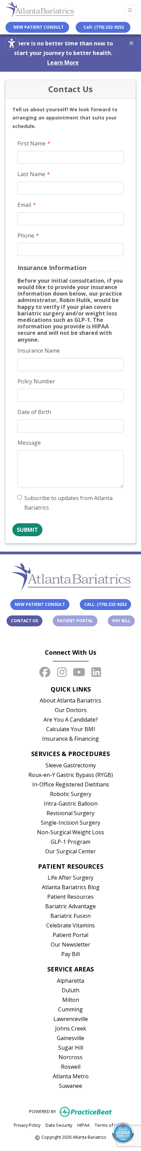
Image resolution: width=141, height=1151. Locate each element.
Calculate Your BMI (70, 729)
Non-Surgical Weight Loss (70, 832)
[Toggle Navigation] (130, 10)
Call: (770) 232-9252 (104, 27)
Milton (70, 1000)
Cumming (70, 1009)
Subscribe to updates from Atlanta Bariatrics (68, 502)
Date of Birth (34, 412)
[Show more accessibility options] (12, 43)
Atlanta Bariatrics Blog (71, 887)
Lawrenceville (70, 1019)
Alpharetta (70, 980)
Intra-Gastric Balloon (71, 803)
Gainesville (70, 1038)
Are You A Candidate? (70, 719)
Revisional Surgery (70, 813)
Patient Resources (70, 896)
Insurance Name (38, 350)
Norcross (70, 1057)
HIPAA (83, 1125)
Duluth (70, 990)
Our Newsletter (70, 944)
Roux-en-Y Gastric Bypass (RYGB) (70, 775)
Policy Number (36, 381)
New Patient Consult (40, 604)
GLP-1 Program (70, 842)
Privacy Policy (27, 1125)
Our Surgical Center (70, 851)
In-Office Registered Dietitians (70, 784)
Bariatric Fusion (70, 916)
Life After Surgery (70, 877)
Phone (25, 235)
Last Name (31, 174)
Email (24, 205)
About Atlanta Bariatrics (70, 700)
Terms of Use (109, 1125)
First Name (31, 143)
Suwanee (70, 1086)
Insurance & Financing (70, 738)
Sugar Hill (70, 1047)
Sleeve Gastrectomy (71, 765)
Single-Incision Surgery (70, 822)
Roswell (70, 1066)
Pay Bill (123, 620)
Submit (27, 530)
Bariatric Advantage (70, 906)
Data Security (59, 1125)
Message (29, 442)
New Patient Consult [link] (37, 27)
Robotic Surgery (70, 794)
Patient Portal (77, 620)
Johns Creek (70, 1028)
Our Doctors (71, 710)
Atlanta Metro (71, 1076)
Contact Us (24, 621)
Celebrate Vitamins (70, 925)
